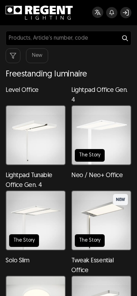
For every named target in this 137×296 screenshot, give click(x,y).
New (37, 55)
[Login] (125, 12)
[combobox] (68, 38)
